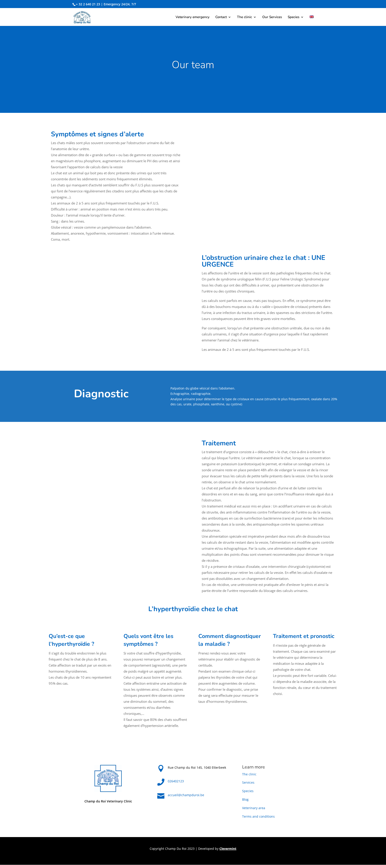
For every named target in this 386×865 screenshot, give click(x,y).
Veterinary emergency (193, 17)
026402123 (176, 781)
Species (293, 17)
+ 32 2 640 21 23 (88, 4)
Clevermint (227, 848)
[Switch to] (312, 20)
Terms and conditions (258, 816)
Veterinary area (253, 808)
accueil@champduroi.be (186, 795)
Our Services (272, 17)
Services (248, 782)
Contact (221, 17)
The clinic (244, 17)
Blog (245, 799)
